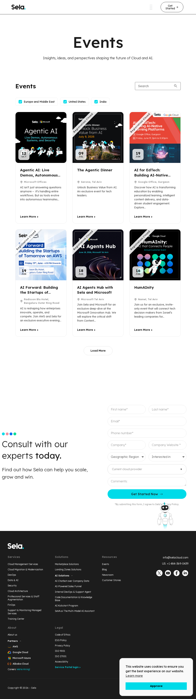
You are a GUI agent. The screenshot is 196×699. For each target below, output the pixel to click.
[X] (159, 573)
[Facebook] (176, 573)
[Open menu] (151, 7)
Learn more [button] (134, 676)
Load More (98, 350)
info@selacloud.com (175, 557)
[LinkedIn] (185, 573)
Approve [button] (156, 686)
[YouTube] (168, 573)
